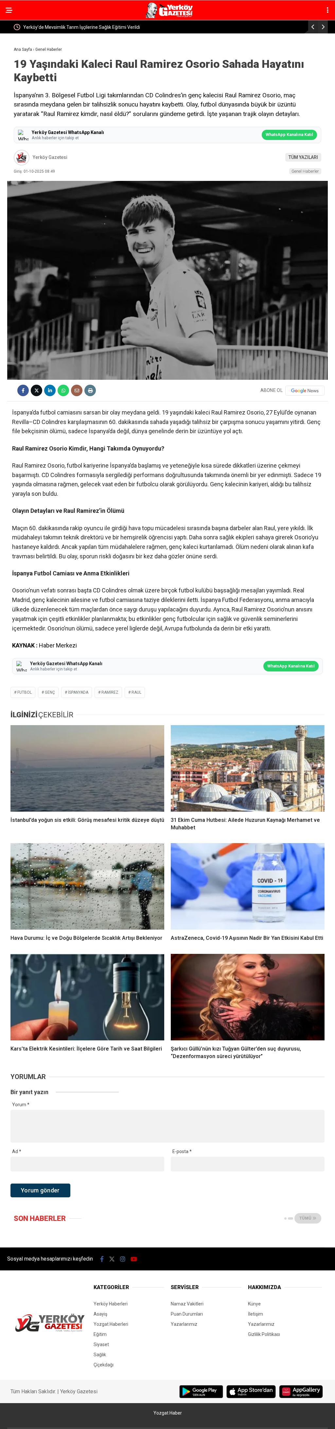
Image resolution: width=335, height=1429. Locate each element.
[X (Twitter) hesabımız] (112, 1259)
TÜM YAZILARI (303, 157)
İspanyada (78, 692)
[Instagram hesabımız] (122, 1259)
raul (136, 692)
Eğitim (100, 1334)
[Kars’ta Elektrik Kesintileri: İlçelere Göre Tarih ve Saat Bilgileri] (87, 997)
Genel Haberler (305, 171)
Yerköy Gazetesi (50, 157)
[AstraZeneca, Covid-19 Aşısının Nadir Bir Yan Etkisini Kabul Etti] (248, 886)
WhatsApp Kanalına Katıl (289, 134)
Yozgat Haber (167, 1413)
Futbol (24, 692)
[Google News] (305, 391)
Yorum (20, 1104)
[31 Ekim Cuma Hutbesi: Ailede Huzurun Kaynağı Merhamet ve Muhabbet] (248, 768)
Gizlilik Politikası (264, 1334)
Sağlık (100, 1354)
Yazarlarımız (184, 1324)
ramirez (109, 692)
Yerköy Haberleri (111, 1303)
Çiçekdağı (104, 1364)
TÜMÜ (305, 1218)
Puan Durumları (187, 1314)
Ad (16, 1151)
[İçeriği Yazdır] (90, 390)
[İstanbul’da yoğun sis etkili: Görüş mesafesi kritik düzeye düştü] (87, 768)
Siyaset (101, 1344)
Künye (254, 1303)
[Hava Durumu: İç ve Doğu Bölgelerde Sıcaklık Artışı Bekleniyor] (87, 886)
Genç (50, 692)
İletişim (255, 1314)
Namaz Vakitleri (187, 1303)
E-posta (182, 1151)
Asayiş (100, 1314)
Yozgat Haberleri (111, 1324)
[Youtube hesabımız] (134, 1259)
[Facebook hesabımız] (102, 1259)
